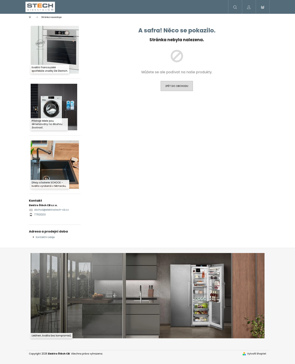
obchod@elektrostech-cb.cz (51, 209)
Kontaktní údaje (45, 237)
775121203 (40, 214)
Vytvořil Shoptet (256, 353)
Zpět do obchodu (176, 86)
